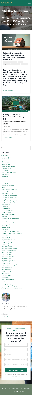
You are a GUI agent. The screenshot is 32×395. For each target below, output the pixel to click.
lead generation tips (6, 204)
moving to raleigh (17, 121)
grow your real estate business (9, 195)
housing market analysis (7, 199)
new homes (23, 121)
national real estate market (8, 214)
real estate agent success (8, 241)
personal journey (5, 223)
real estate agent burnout (8, 239)
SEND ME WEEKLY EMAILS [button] (16, 370)
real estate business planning (8, 250)
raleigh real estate (6, 235)
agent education (5, 161)
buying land (4, 176)
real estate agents (6, 245)
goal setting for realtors (7, 193)
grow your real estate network (9, 197)
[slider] (14, 111)
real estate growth (6, 254)
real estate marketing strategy (9, 264)
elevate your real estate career (9, 189)
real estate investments (7, 256)
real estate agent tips (7, 243)
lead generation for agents (8, 203)
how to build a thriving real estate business (12, 201)
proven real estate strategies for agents (11, 233)
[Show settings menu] (26, 111)
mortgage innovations (7, 210)
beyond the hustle (6, 164)
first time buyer (5, 191)
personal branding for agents (8, 222)
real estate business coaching (9, 248)
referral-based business (7, 279)
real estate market (6, 258)
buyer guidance (5, 174)
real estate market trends (8, 260)
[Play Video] (3, 111)
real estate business (6, 246)
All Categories (4, 155)
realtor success (5, 277)
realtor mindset (5, 273)
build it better (4, 170)
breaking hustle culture (7, 168)
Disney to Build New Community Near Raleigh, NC (14, 117)
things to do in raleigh (7, 285)
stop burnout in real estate (8, 283)
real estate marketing (6, 262)
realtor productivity (6, 275)
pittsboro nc (6, 123)
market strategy (5, 208)
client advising (5, 180)
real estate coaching (6, 252)
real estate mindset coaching (8, 265)
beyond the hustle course (8, 166)
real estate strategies (6, 267)
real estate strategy (6, 269)
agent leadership (5, 162)
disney (11, 121)
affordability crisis (6, 159)
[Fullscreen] (29, 111)
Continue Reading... (8, 90)
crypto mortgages (6, 183)
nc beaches (4, 216)
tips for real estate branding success (11, 286)
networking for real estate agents (10, 218)
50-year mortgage (6, 157)
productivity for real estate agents (10, 231)
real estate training (6, 271)
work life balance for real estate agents (11, 288)
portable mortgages (6, 227)
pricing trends (4, 229)
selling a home (5, 281)
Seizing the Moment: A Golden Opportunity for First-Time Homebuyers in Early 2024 (14, 56)
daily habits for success (7, 185)
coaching (3, 182)
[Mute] (23, 111)
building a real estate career (8, 172)
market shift (4, 206)
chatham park (6, 121)
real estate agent (5, 237)
